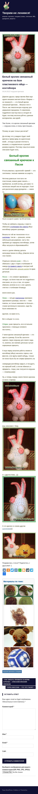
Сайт (4, 751)
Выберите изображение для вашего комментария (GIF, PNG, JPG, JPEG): (16, 768)
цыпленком (6, 529)
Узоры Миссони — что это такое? (20, 687)
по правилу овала (15, 266)
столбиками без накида (19, 227)
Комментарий (8, 707)
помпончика (19, 298)
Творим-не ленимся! (16, 12)
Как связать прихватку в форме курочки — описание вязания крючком (16, 682)
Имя (4, 734)
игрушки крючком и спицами (12, 671)
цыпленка (6, 237)
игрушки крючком (17, 91)
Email (4, 743)
